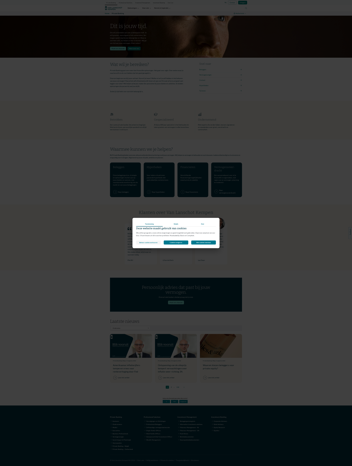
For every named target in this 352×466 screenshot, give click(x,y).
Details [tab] (176, 224)
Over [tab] (202, 224)
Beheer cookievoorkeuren (148, 242)
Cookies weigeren (176, 242)
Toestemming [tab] (149, 224)
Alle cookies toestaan (203, 242)
